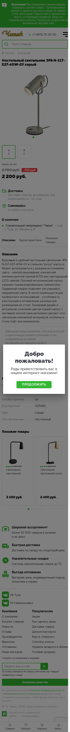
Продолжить (34, 384)
